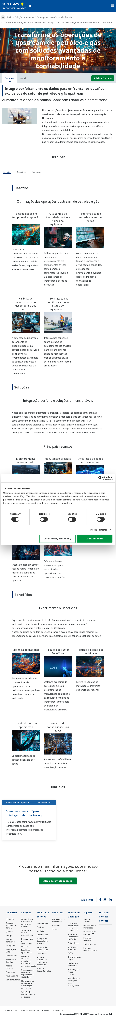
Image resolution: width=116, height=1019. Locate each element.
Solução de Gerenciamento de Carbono (28, 994)
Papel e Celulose (9, 966)
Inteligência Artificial (73, 964)
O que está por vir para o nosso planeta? (74, 927)
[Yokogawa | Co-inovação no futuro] (14, 5)
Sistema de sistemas (73, 948)
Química (9, 931)
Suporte (88, 912)
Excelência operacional (26, 951)
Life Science (42, 953)
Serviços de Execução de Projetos (42, 941)
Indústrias (11, 912)
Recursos (56, 925)
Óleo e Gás (10, 919)
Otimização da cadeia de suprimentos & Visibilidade (27, 973)
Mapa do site (58, 1010)
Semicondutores (13, 979)
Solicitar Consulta (103, 78)
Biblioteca (58, 912)
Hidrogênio (10, 945)
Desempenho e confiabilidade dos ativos (55, 17)
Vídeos (55, 929)
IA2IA (70, 953)
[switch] (44, 519)
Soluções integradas (24, 17)
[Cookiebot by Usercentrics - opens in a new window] (100, 478)
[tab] (7, 172)
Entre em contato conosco (57, 880)
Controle (40, 927)
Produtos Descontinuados (44, 969)
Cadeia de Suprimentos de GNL (11, 925)
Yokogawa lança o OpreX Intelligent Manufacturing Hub (27, 813)
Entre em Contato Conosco (104, 916)
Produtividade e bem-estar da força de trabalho (27, 923)
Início (9, 17)
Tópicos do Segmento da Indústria (74, 936)
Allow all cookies (94, 538)
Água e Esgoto (12, 976)
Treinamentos (89, 944)
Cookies (45, 1010)
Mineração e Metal (11, 950)
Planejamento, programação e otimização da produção (27, 984)
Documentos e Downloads (58, 920)
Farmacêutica (11, 955)
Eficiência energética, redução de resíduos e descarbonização (28, 961)
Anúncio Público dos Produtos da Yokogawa (42, 961)
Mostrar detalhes (98, 530)
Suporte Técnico (86, 920)
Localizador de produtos (89, 932)
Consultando (42, 934)
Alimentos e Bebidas (11, 960)
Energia (9, 935)
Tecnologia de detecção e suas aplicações (74, 982)
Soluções (26, 912)
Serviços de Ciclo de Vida (42, 948)
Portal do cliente (87, 939)
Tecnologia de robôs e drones (74, 972)
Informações (42, 923)
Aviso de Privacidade (30, 1010)
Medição (40, 931)
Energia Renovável (10, 940)
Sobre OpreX (73, 943)
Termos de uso (10, 1010)
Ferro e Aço (10, 972)
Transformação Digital (74, 958)
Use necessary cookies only (57, 538)
